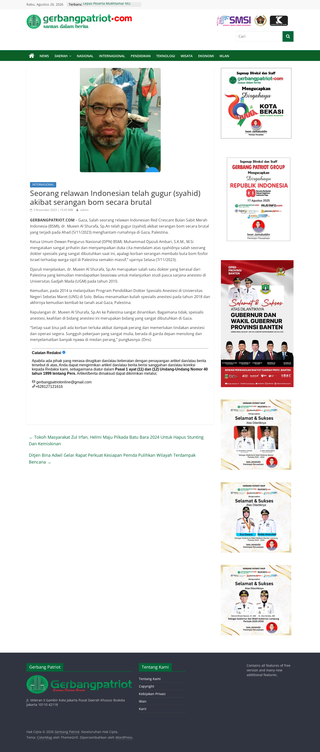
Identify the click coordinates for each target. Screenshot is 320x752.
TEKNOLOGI (165, 56)
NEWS (44, 56)
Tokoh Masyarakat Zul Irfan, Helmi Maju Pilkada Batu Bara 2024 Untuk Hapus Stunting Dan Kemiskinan (116, 440)
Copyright (146, 686)
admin (84, 210)
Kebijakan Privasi (152, 694)
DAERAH (61, 56)
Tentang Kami (150, 679)
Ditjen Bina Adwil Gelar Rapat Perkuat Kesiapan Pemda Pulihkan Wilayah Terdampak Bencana (112, 458)
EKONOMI (206, 56)
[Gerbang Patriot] (31, 56)
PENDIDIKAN (141, 56)
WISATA (187, 56)
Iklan (142, 701)
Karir (143, 709)
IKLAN (224, 56)
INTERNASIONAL (112, 56)
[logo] (79, 677)
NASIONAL (85, 56)
